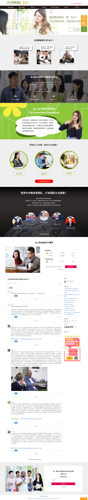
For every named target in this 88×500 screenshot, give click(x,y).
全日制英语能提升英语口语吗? (69, 308)
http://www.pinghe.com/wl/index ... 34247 (32, 339)
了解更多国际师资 (44, 234)
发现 (41, 496)
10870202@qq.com (70, 281)
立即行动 (63, 484)
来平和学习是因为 (55, 7)
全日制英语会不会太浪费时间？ (69, 306)
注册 (40, 459)
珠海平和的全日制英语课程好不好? (70, 300)
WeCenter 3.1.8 (57, 498)
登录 (37, 459)
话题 (44, 496)
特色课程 (23, 7)
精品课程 (12, 7)
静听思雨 (12, 402)
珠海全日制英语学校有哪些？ (69, 302)
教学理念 (33, 7)
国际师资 (44, 7)
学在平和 (66, 7)
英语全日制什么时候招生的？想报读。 (70, 298)
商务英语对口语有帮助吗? (68, 304)
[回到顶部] (84, 29)
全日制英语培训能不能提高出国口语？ (19, 306)
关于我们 (77, 7)
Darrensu (12, 431)
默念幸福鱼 (13, 350)
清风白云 (12, 291)
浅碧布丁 (12, 304)
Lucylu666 (13, 325)
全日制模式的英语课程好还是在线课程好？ (71, 288)
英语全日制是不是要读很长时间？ (70, 310)
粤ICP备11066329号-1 (39, 498)
